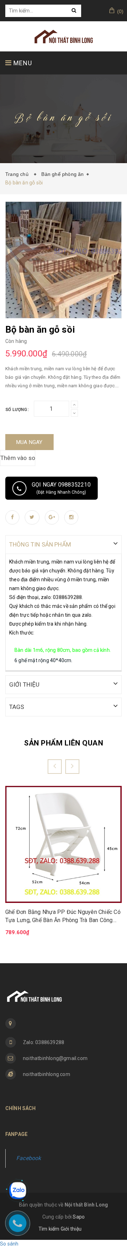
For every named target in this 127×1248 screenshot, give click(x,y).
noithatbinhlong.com (46, 1074)
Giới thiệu (71, 1229)
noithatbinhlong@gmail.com (55, 1058)
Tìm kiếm (49, 1229)
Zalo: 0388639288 (43, 1042)
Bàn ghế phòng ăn (62, 174)
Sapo (79, 1217)
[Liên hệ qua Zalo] (17, 1190)
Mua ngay (29, 442)
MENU (22, 63)
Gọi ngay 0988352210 (61, 488)
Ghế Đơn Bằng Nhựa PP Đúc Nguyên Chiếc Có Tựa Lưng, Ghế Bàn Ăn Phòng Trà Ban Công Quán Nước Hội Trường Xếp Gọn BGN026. (63, 916)
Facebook (28, 1158)
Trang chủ (18, 174)
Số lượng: (17, 409)
